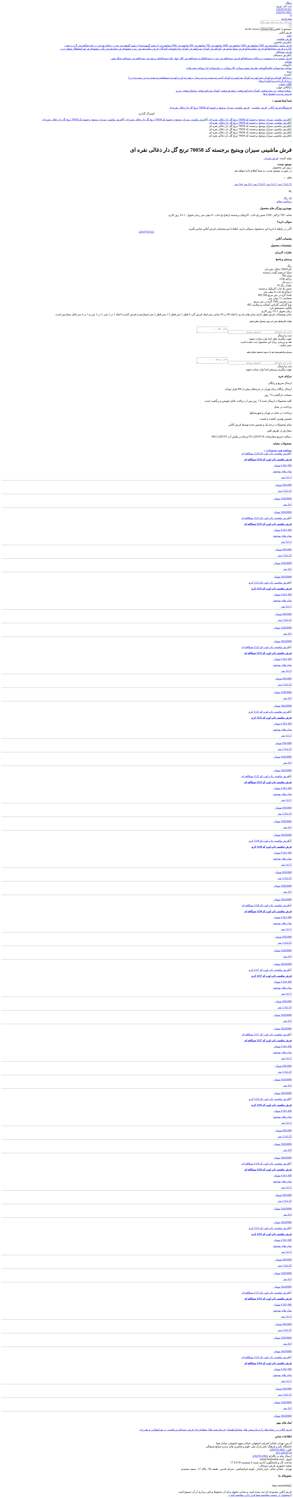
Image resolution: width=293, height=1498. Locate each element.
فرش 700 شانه (208, 45)
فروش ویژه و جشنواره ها (277, 93)
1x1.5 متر (271, 184)
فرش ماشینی (284, 39)
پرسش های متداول (246, 1429)
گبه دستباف (251, 58)
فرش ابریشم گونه (156, 45)
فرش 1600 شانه (175, 45)
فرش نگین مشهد (102, 48)
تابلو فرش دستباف (235, 58)
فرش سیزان (271, 158)
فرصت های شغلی (211, 1429)
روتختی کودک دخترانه (257, 90)
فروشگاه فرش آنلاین (280, 107)
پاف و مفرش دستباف (149, 58)
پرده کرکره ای (284, 81)
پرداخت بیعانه (284, 201)
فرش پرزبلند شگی (94, 45)
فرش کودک (222, 48)
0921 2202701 (284, 12)
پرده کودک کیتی (228, 77)
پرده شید (156, 77)
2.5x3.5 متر (259, 184)
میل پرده (194, 77)
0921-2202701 (277, 1449)
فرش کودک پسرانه (205, 48)
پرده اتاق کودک (284, 77)
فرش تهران (87, 48)
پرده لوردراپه (182, 77)
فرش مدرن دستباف (215, 58)
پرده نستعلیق (168, 77)
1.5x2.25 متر (285, 184)
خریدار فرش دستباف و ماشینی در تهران (180, 1429)
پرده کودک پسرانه (246, 77)
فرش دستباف (284, 51)
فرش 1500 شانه (262, 45)
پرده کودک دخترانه (266, 77)
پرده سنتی (214, 77)
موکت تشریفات (195, 68)
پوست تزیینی (263, 58)
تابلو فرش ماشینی (259, 48)
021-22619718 (284, 1452)
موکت (288, 61)
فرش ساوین (118, 48)
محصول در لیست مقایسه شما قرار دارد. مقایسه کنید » (260, 1495)
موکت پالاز (237, 68)
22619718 (146, 231)
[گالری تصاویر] (250, 119)
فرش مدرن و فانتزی (115, 45)
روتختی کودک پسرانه (217, 90)
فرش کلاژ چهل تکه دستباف (176, 58)
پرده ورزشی (144, 77)
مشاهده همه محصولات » (278, 450)
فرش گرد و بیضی (74, 45)
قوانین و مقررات (148, 1429)
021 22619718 (284, 9)
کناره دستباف (197, 58)
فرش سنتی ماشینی (281, 45)
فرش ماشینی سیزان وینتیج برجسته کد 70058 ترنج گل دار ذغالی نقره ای (209, 107)
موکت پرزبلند (223, 68)
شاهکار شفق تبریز (70, 48)
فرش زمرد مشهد (134, 48)
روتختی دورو (183, 90)
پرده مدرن (204, 77)
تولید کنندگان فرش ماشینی (159, 48)
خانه (289, 35)
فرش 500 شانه (192, 45)
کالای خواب (285, 84)
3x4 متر (238, 184)
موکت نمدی (286, 68)
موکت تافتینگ (272, 68)
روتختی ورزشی (277, 90)
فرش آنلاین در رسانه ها (279, 1429)
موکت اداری (210, 68)
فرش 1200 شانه (244, 45)
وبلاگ (289, 3)
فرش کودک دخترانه (184, 48)
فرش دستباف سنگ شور (124, 58)
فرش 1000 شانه (226, 45)
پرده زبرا (133, 77)
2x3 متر (247, 184)
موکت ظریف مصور (254, 68)
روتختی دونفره (237, 90)
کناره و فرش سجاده (280, 48)
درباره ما (261, 1429)
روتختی (288, 90)
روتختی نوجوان (198, 90)
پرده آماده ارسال (267, 81)
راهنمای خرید (228, 1429)
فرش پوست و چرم (281, 58)
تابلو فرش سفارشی (239, 48)
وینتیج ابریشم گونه (136, 45)
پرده (289, 71)
